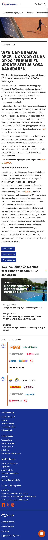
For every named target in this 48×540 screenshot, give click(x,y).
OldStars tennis (6, 430)
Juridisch (4, 477)
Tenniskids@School (8, 427)
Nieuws (30, 13)
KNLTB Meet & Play (8, 417)
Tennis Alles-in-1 (7, 447)
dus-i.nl (28, 192)
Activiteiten (5, 450)
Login (40, 4)
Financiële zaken (9, 260)
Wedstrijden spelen (8, 443)
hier (44, 129)
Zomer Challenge (7, 423)
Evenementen (42, 13)
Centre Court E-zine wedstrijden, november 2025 (18, 497)
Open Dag (5, 420)
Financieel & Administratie (10, 480)
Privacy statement (8, 522)
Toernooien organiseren (9, 473)
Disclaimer (5, 531)
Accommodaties (9, 254)
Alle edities (5, 490)
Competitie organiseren (9, 463)
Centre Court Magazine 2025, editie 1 (14, 500)
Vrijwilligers (5, 467)
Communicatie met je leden (11, 453)
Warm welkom (6, 440)
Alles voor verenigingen (11, 13)
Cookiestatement (7, 526)
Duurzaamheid (8, 249)
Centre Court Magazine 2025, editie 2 (14, 493)
